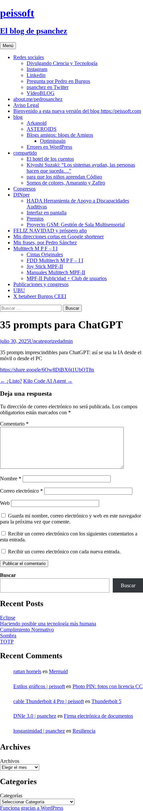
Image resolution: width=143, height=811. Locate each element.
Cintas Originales (45, 254)
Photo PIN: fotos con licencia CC (107, 686)
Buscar (8, 575)
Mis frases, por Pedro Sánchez (45, 242)
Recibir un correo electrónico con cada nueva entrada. (64, 551)
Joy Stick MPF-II (45, 266)
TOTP (7, 641)
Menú (8, 45)
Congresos (24, 189)
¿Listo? (11, 381)
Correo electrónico (21, 491)
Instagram (37, 69)
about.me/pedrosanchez (38, 99)
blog (18, 117)
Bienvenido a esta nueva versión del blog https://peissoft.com (77, 111)
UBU (19, 290)
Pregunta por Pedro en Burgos (58, 81)
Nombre (10, 478)
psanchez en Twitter (48, 87)
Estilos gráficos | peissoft (39, 686)
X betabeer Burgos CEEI (39, 296)
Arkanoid (37, 123)
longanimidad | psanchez (39, 731)
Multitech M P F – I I (35, 248)
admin (66, 341)
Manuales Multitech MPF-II (56, 272)
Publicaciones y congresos (41, 284)
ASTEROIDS (42, 129)
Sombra (8, 635)
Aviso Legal (26, 105)
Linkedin (36, 75)
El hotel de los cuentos (50, 159)
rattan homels (27, 671)
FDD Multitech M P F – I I (55, 260)
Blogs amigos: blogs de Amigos (60, 135)
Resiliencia (83, 731)
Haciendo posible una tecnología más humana (48, 623)
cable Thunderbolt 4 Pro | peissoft (48, 701)
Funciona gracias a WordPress (31, 808)
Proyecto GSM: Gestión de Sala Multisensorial (76, 224)
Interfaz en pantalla (47, 212)
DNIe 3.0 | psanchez (34, 716)
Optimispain (53, 141)
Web (5, 503)
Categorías (11, 795)
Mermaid (58, 671)
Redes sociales (28, 57)
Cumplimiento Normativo (27, 629)
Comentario (14, 424)
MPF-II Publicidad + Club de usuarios (67, 278)
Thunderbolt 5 (106, 701)
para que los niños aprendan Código (64, 177)
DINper (21, 195)
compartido (25, 153)
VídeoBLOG (41, 93)
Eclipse (7, 617)
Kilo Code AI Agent (47, 381)
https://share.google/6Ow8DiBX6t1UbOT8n (47, 369)
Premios (35, 218)
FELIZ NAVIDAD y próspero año (50, 230)
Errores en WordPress (49, 147)
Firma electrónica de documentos (98, 716)
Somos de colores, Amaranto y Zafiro (66, 183)
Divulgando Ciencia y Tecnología (62, 63)
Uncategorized (44, 341)
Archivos (9, 761)
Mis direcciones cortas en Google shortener (58, 236)
